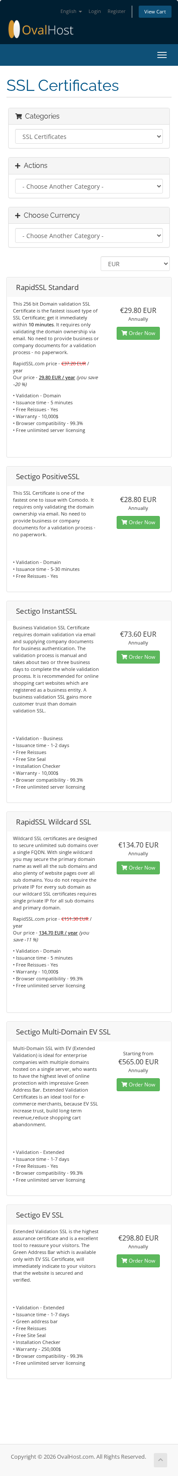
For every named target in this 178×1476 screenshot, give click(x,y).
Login (95, 11)
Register (117, 11)
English (69, 11)
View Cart (155, 11)
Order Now (141, 333)
